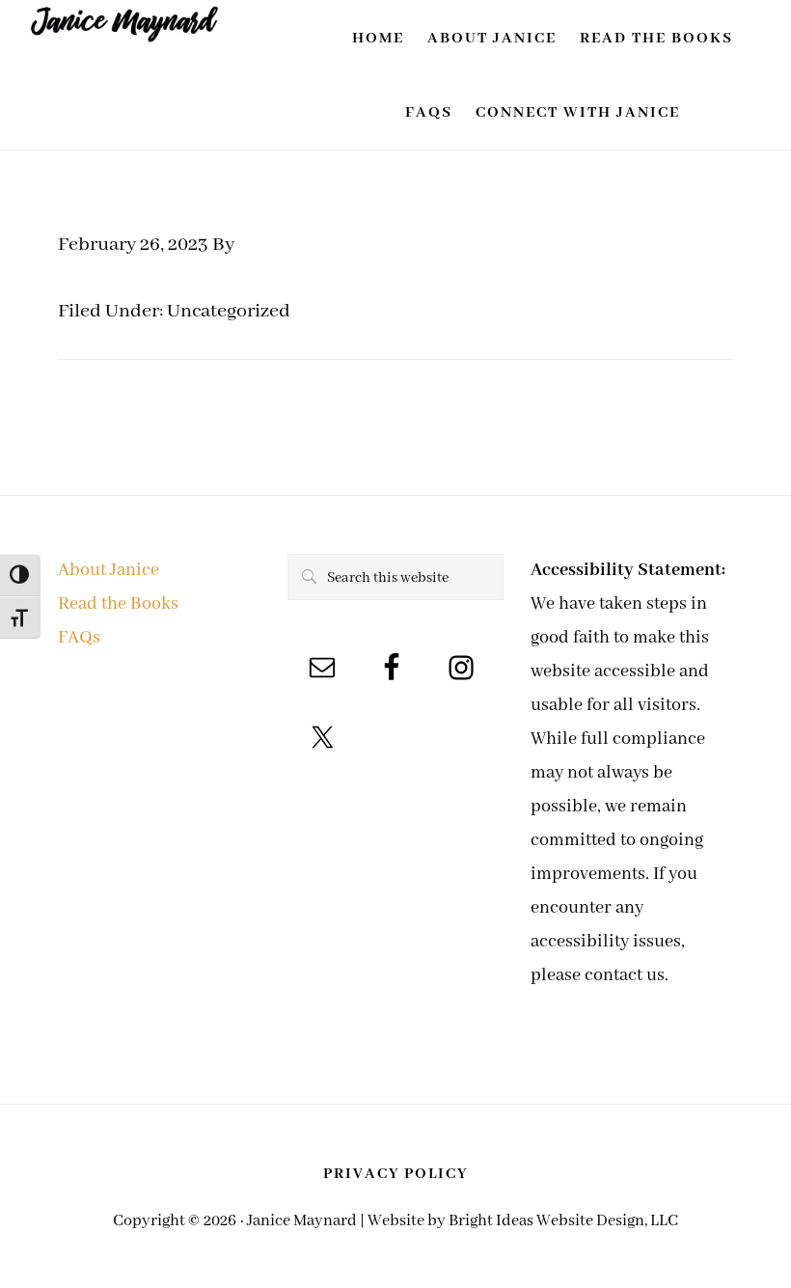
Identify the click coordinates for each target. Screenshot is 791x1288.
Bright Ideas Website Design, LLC (563, 1221)
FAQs (79, 637)
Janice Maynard (125, 34)
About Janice (108, 570)
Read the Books (118, 604)
